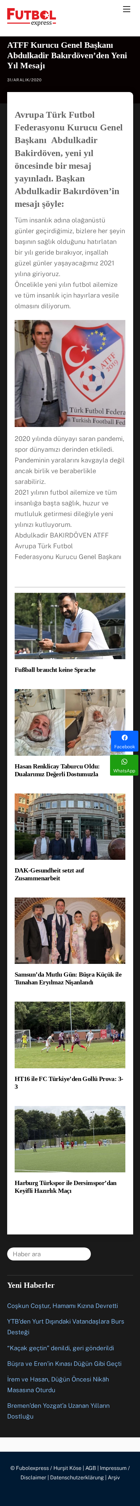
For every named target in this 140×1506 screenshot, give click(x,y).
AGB (90, 1468)
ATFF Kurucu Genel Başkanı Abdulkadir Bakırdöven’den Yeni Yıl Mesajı (67, 55)
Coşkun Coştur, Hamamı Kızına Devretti (62, 1305)
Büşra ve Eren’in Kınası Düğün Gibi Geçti (64, 1363)
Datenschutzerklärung (77, 1477)
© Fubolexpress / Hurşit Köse (45, 1468)
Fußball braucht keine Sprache (55, 669)
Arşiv (114, 1477)
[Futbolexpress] (31, 23)
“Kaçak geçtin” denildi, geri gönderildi (60, 1348)
